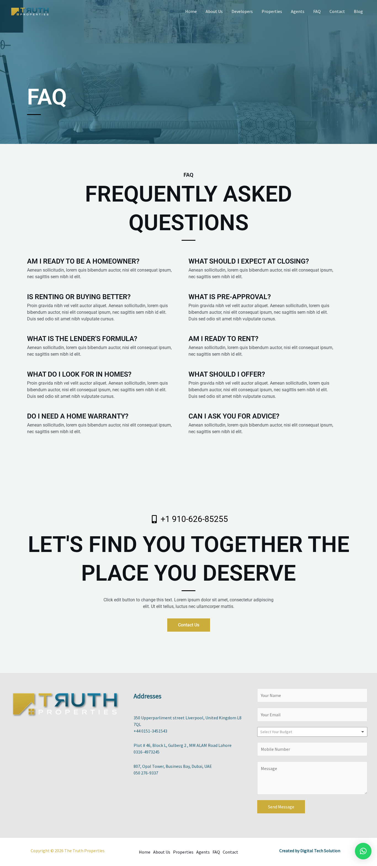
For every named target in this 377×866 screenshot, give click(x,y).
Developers (242, 11)
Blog (358, 11)
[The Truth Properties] (30, 11)
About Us (214, 11)
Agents (297, 11)
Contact (337, 11)
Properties (272, 11)
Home (191, 11)
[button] (363, 851)
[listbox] (312, 732)
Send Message (281, 806)
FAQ (317, 11)
